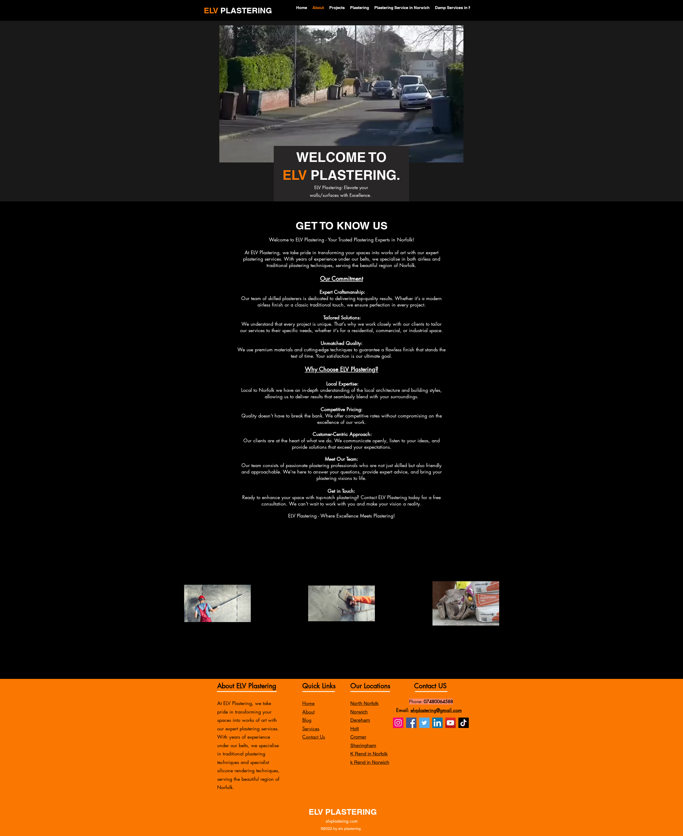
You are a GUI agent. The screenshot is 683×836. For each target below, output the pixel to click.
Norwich (359, 712)
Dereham (360, 720)
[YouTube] (450, 723)
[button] (456, 156)
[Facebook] (411, 723)
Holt (354, 728)
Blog (306, 720)
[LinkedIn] (437, 723)
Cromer (358, 737)
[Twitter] (424, 723)
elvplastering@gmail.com (436, 710)
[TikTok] (463, 723)
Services (310, 728)
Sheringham (363, 745)
